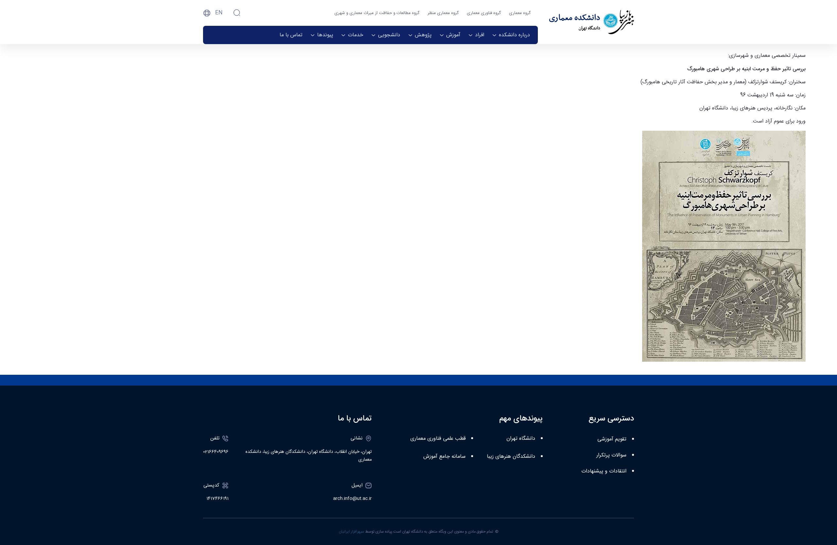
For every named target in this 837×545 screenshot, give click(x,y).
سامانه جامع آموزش (444, 456)
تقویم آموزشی (611, 439)
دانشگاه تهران (520, 438)
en (219, 12)
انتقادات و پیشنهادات (603, 471)
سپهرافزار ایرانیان (351, 531)
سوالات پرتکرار (611, 455)
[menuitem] (511, 35)
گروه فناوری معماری (484, 13)
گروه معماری (520, 13)
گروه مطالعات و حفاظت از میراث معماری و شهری (376, 13)
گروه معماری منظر (443, 13)
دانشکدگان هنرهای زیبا (511, 456)
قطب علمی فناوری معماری (438, 438)
